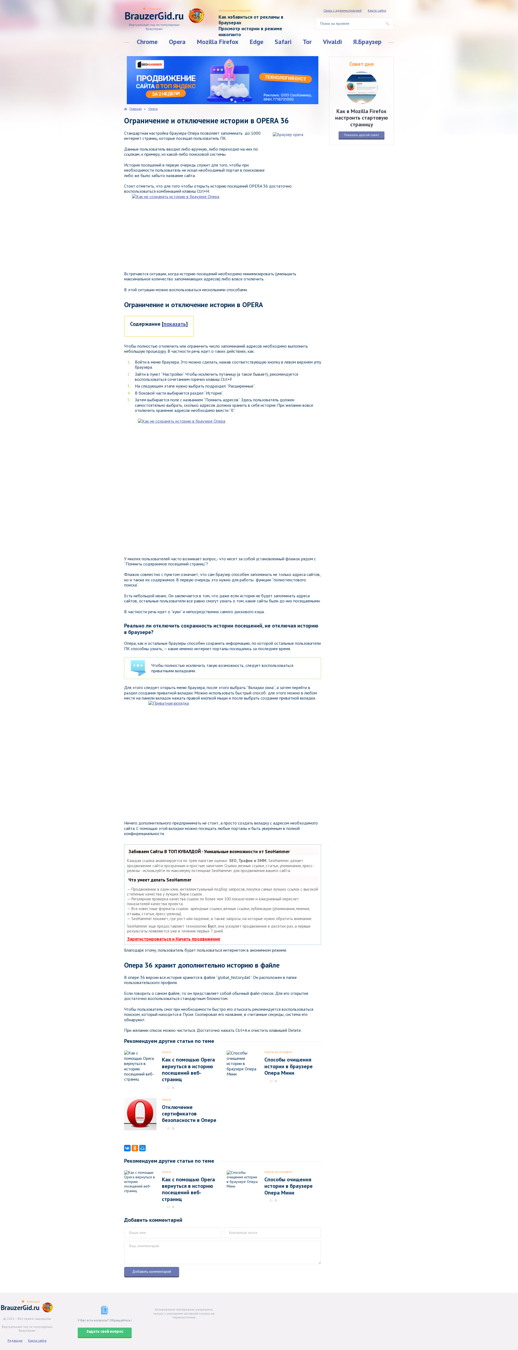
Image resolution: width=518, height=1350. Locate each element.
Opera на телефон (278, 1052)
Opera (177, 42)
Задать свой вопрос (104, 1331)
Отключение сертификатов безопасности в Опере (189, 1114)
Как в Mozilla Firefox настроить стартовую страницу (361, 118)
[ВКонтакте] (127, 1148)
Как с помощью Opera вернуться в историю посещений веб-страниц (188, 1069)
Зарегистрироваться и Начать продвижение (173, 939)
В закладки (155, 9)
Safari (283, 42)
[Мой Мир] (142, 1148)
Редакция (15, 1340)
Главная (136, 109)
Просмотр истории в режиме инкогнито (250, 31)
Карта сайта (377, 10)
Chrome (147, 42)
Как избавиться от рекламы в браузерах (251, 20)
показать (174, 323)
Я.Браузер (367, 42)
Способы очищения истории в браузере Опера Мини (288, 1066)
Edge (256, 42)
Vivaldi (332, 42)
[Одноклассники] (135, 1148)
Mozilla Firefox (217, 42)
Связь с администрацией (342, 10)
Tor (307, 42)
